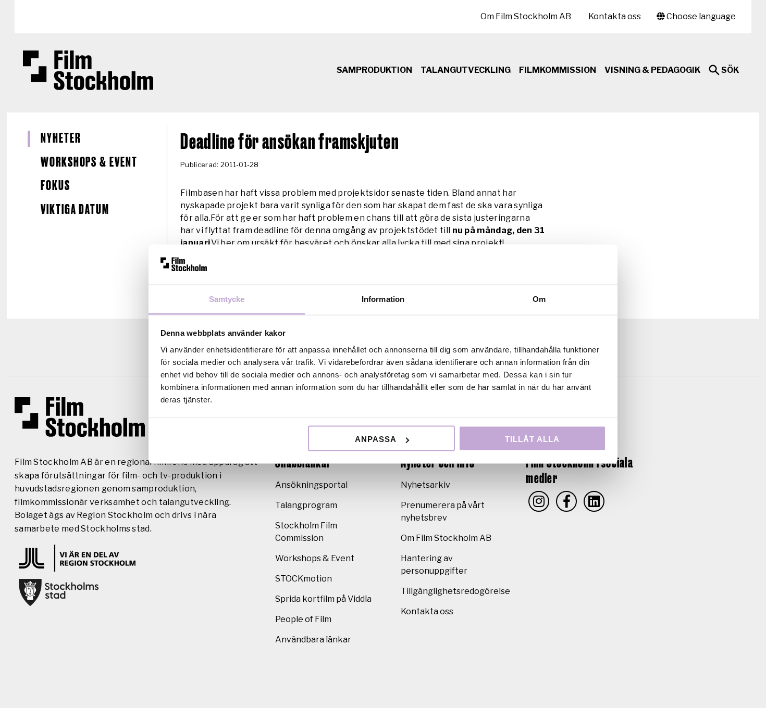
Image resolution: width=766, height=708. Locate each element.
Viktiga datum (75, 210)
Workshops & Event (89, 162)
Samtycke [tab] (227, 298)
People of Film (303, 619)
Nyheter (60, 138)
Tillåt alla (532, 439)
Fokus (55, 186)
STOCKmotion (303, 579)
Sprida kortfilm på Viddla (323, 599)
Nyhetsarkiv (425, 485)
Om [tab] (539, 298)
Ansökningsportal (311, 485)
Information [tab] (383, 298)
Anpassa (376, 439)
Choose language (700, 16)
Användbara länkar (313, 639)
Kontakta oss (614, 16)
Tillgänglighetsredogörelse (455, 591)
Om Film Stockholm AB (525, 16)
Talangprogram (306, 505)
